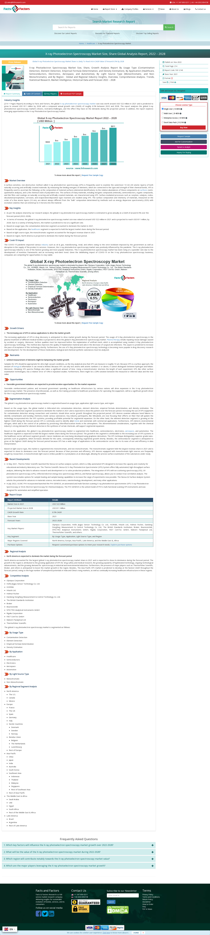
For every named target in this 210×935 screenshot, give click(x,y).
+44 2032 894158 (201, 2)
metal (76, 421)
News (162, 9)
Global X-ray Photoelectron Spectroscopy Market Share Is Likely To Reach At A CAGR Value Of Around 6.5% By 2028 (63, 61)
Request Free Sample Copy (92, 175)
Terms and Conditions (151, 897)
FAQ (144, 906)
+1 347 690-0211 (182, 2)
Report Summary (12, 93)
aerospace (129, 431)
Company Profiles (131, 9)
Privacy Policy (147, 894)
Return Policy (147, 899)
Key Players (51, 93)
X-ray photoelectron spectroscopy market (78, 103)
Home (95, 9)
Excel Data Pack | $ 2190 (174, 122)
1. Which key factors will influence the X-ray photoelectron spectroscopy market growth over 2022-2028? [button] (58, 845)
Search (170, 27)
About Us (175, 9)
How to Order (147, 904)
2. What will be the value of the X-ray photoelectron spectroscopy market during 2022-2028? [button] (52, 851)
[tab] (79, 845)
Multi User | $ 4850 (172, 113)
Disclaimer (146, 902)
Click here (106, 932)
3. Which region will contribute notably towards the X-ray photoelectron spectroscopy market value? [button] (57, 858)
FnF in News (147, 909)
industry (45, 244)
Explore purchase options (121, 544)
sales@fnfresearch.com (16, 2)
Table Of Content (32, 93)
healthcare (35, 229)
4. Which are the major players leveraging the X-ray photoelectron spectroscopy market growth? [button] (54, 865)
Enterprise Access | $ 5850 (175, 118)
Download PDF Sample (72, 93)
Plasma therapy (113, 339)
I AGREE (136, 933)
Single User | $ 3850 (172, 109)
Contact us (201, 9)
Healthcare (91, 43)
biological (17, 366)
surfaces (143, 190)
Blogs (188, 9)
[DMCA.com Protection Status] (118, 909)
